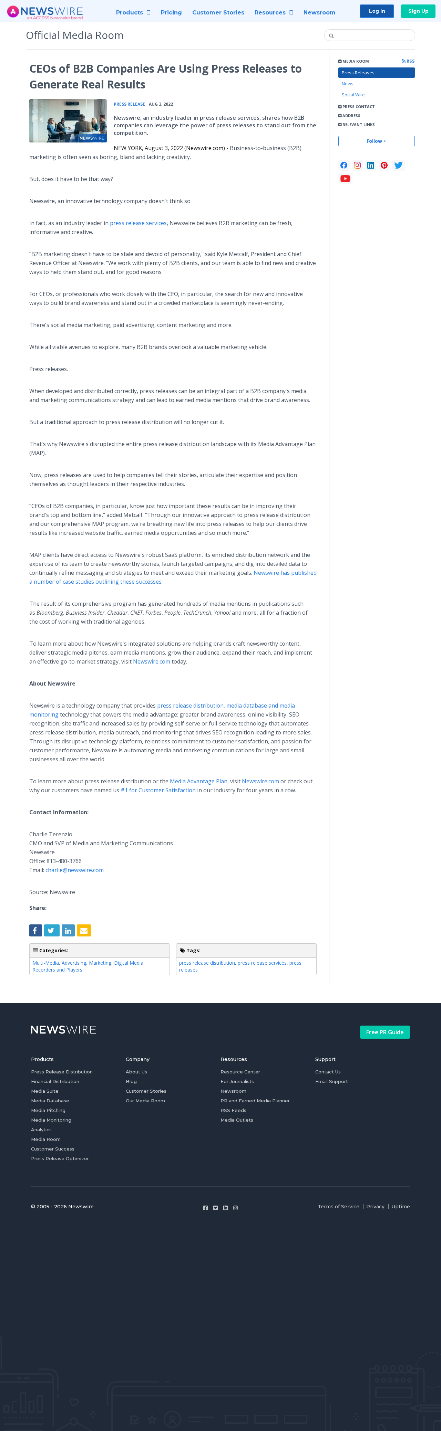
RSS (410, 61)
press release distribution (207, 963)
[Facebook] (343, 165)
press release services (138, 223)
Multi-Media (45, 963)
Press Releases (358, 73)
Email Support (331, 1081)
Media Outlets (236, 1120)
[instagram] (357, 165)
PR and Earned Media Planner (255, 1100)
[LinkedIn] (370, 165)
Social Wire (353, 95)
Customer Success (52, 1149)
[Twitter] (215, 1207)
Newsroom (233, 1091)
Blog (131, 1081)
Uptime (400, 1207)
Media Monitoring (51, 1120)
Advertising (74, 963)
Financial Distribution (55, 1081)
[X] (398, 165)
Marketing (100, 963)
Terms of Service (338, 1207)
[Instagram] (235, 1207)
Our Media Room (145, 1100)
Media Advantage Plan (198, 781)
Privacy (375, 1207)
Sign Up (418, 11)
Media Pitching (48, 1110)
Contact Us (328, 1071)
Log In (377, 11)
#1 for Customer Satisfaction (158, 790)
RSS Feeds (233, 1110)
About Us (136, 1071)
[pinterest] (384, 165)
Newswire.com (151, 661)
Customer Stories (146, 1091)
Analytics (41, 1129)
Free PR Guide (385, 1032)
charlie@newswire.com (74, 870)
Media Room (46, 1139)
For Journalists (237, 1081)
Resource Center (240, 1071)
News (347, 84)
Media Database (50, 1100)
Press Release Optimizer (60, 1158)
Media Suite (45, 1091)
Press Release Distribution (62, 1071)
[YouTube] (345, 178)
